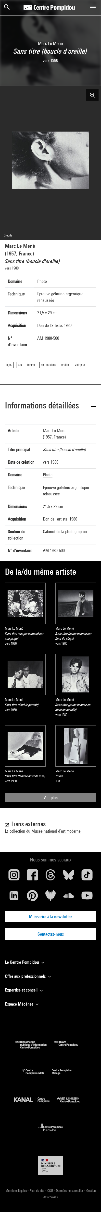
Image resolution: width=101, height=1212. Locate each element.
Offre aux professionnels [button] (26, 976)
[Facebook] (32, 876)
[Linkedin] (14, 897)
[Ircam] (70, 1047)
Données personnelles (70, 1191)
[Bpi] (34, 1047)
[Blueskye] (69, 876)
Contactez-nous (51, 934)
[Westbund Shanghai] (72, 1104)
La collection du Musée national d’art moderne (43, 831)
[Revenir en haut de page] (89, 1200)
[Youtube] (87, 897)
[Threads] (50, 876)
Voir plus (51, 797)
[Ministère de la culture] (50, 1165)
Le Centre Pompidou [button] (22, 962)
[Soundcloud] (69, 897)
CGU (50, 1191)
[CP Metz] (37, 1075)
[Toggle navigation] (93, 7)
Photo (42, 281)
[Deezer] (50, 897)
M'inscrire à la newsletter (50, 916)
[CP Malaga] (65, 1075)
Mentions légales (16, 1191)
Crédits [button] (8, 235)
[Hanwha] (50, 1132)
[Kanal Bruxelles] (35, 1104)
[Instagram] (14, 876)
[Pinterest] (32, 897)
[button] (50, 406)
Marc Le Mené (20, 246)
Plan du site (37, 1191)
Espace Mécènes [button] (19, 1004)
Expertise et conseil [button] (21, 990)
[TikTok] (87, 876)
